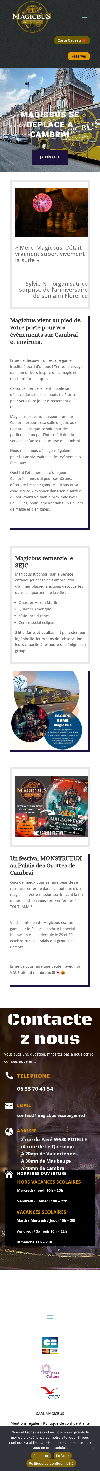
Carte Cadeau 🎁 (72, 40)
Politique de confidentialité (51, 1463)
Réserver (78, 56)
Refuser (62, 1456)
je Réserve (50, 157)
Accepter (40, 1456)
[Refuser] (93, 1448)
